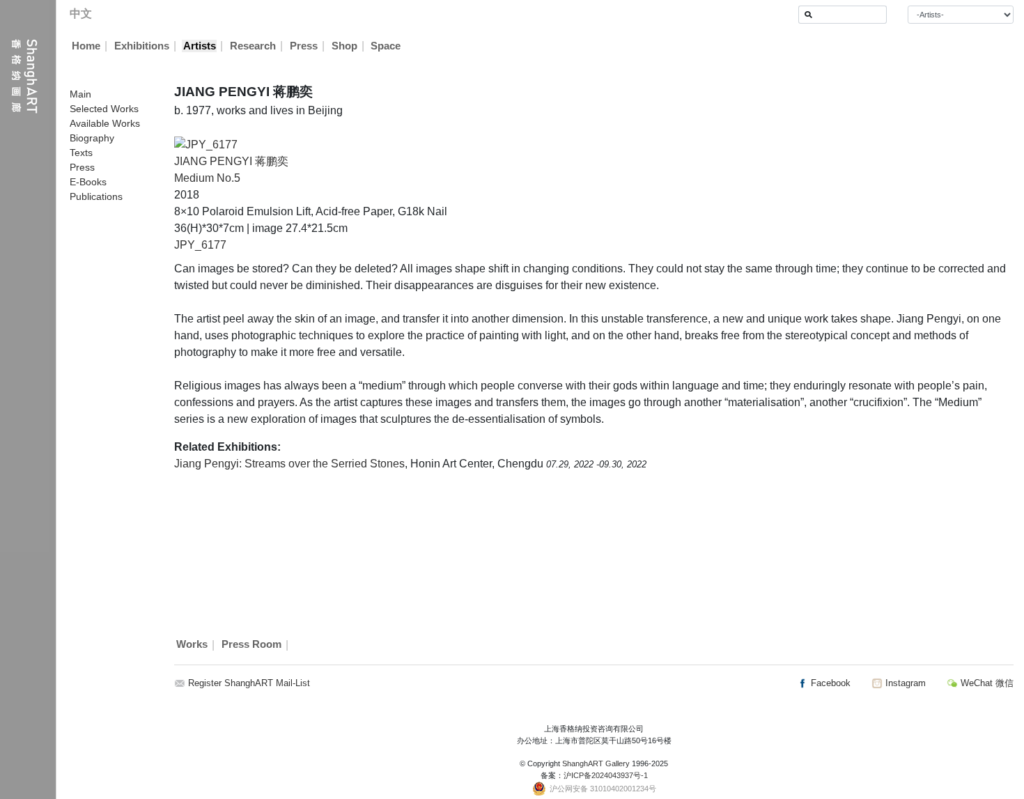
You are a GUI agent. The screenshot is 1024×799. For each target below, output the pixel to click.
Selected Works (104, 108)
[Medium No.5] (206, 144)
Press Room (251, 645)
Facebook (829, 683)
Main (80, 94)
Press (304, 46)
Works (192, 645)
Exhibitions (141, 46)
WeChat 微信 (986, 683)
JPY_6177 (200, 245)
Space (386, 46)
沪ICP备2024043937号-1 (606, 775)
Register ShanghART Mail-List (249, 683)
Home (86, 46)
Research (253, 46)
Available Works (105, 123)
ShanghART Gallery (596, 763)
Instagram (904, 683)
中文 (81, 14)
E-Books (88, 181)
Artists (199, 46)
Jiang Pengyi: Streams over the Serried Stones (289, 464)
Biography (92, 137)
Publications (96, 196)
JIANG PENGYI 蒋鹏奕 (231, 161)
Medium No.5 (207, 178)
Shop (344, 46)
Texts (81, 152)
